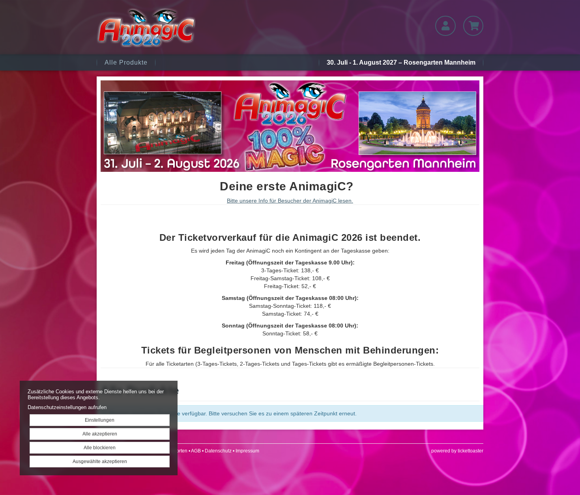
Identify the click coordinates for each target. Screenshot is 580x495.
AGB (196, 451)
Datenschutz (218, 451)
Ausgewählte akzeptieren (100, 461)
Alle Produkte (126, 62)
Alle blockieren (100, 447)
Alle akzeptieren (99, 434)
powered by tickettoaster (457, 451)
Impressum (247, 451)
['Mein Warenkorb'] (473, 26)
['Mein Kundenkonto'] (445, 26)
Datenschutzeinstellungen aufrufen (67, 407)
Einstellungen (99, 420)
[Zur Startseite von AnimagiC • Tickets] (158, 27)
